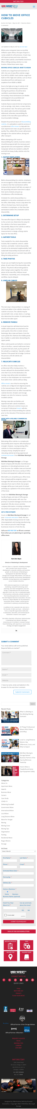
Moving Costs (5, 826)
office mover (15, 126)
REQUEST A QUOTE (18, 1038)
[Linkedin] (16, 630)
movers (19, 408)
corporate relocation (11, 517)
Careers (3, 795)
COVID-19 (4, 801)
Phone (5, 864)
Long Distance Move (7, 816)
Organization (5, 832)
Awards (3, 789)
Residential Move (6, 838)
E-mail (22, 864)
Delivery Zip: (7, 883)
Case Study (4, 798)
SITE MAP (18, 1048)
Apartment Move (6, 786)
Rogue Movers (6, 841)
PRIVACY (18, 993)
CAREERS (18, 1045)
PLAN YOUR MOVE (18, 996)
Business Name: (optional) (11, 896)
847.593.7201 (18, 1)
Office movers (5, 383)
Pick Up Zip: (7, 877)
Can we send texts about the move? (25, 904)
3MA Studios (17, 1101)
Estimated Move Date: (10, 871)
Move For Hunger (7, 820)
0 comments (4, 25)
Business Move (26, 23)
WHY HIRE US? (18, 991)
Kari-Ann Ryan (7, 23)
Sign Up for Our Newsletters (18, 931)
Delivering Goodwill (7, 804)
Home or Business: (9, 889)
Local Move (5, 813)
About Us (4, 783)
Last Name (24, 858)
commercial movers (7, 455)
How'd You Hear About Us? (8, 904)
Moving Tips (5, 829)
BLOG (18, 1041)
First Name (7, 858)
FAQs (18, 988)
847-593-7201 (12, 530)
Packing (3, 835)
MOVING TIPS (18, 1043)
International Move (7, 810)
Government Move (7, 807)
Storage (3, 844)
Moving (3, 823)
